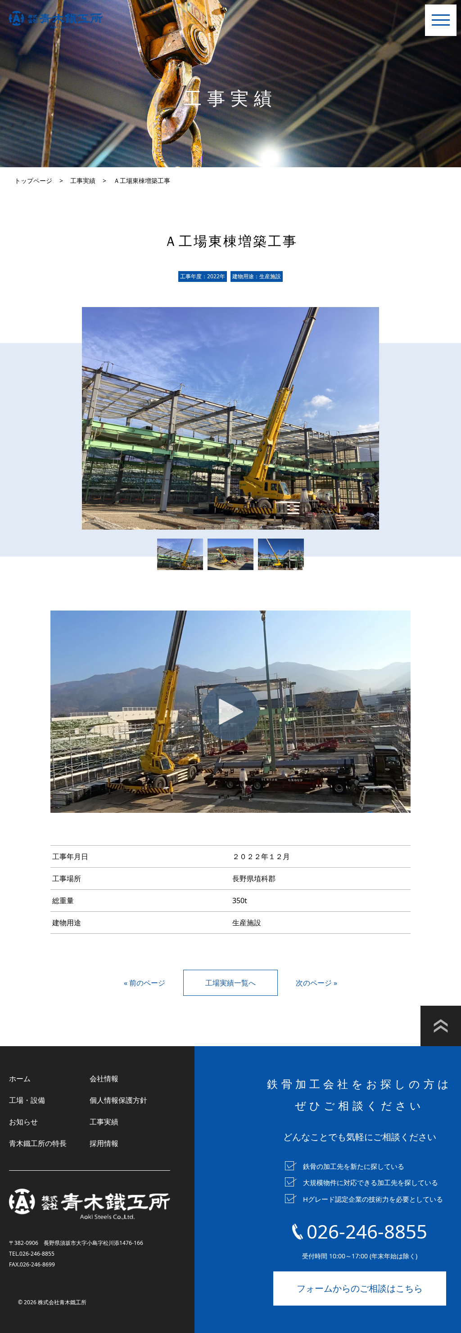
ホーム (20, 1078)
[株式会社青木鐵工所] (56, 20)
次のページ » (316, 983)
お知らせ (23, 1122)
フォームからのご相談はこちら (360, 1288)
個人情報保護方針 (118, 1100)
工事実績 (104, 1122)
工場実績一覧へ (230, 983)
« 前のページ (144, 983)
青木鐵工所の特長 (38, 1143)
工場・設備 (27, 1100)
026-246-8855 (367, 1231)
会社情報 (104, 1078)
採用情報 (104, 1143)
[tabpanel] (230, 418)
